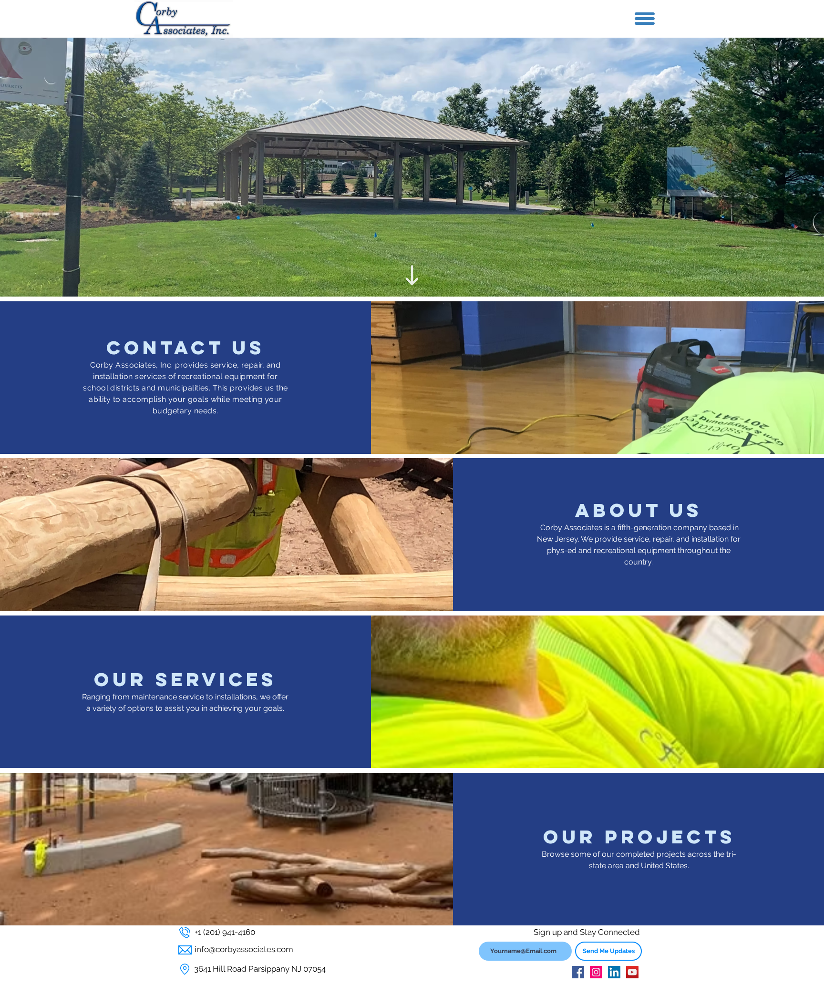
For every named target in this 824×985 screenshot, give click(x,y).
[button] (645, 18)
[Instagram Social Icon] (596, 972)
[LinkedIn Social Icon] (614, 972)
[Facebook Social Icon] (578, 972)
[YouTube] (632, 972)
